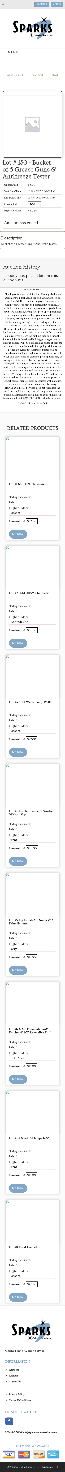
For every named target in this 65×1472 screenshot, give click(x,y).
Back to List (15, 75)
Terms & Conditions (20, 1400)
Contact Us (15, 1381)
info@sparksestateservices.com (39, 1432)
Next (55, 75)
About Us (14, 1370)
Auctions (13, 1375)
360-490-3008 (13, 1432)
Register (41, 4)
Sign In (57, 4)
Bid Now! (18, 534)
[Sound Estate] (32, 28)
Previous (37, 75)
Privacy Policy (16, 1394)
